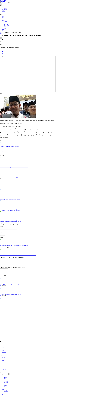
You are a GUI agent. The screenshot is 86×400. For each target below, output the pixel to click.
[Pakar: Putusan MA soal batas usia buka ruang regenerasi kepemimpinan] (8, 198)
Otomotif (5, 378)
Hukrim (3, 353)
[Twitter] (2, 151)
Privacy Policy (6, 391)
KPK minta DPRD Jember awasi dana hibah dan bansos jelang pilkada (10, 210)
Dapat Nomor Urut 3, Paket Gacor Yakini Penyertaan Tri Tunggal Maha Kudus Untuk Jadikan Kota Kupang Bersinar (16, 188)
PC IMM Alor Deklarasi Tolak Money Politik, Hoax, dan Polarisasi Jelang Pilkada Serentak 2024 (14, 167)
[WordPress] (2, 364)
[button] (9, 2)
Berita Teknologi (4, 8)
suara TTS (3, 357)
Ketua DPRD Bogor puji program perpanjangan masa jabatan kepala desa (10, 221)
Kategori (3, 375)
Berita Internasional (4, 9)
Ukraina (3, 12)
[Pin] (2, 54)
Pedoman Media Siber (5, 369)
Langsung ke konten (3, 0)
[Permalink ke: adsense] (1, 38)
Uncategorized (4, 352)
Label (2, 380)
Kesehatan (5, 377)
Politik (1, 33)
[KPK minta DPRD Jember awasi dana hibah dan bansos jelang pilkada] (8, 209)
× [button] (0, 372)
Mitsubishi (3, 11)
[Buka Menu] (1, 5)
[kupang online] (2, 1)
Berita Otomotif (6, 382)
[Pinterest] (2, 395)
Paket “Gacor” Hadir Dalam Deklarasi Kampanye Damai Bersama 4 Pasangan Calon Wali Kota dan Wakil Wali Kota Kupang (18, 255)
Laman (3, 389)
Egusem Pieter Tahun (5, 358)
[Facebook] (2, 393)
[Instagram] (2, 365)
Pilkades (3, 360)
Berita (16, 166)
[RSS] (2, 366)
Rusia (4, 386)
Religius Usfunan (4, 359)
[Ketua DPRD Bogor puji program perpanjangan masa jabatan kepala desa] (8, 220)
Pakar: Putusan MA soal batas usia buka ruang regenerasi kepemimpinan (10, 199)
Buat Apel (5, 388)
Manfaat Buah (4, 7)
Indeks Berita (4, 368)
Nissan (3, 10)
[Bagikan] (1, 44)
